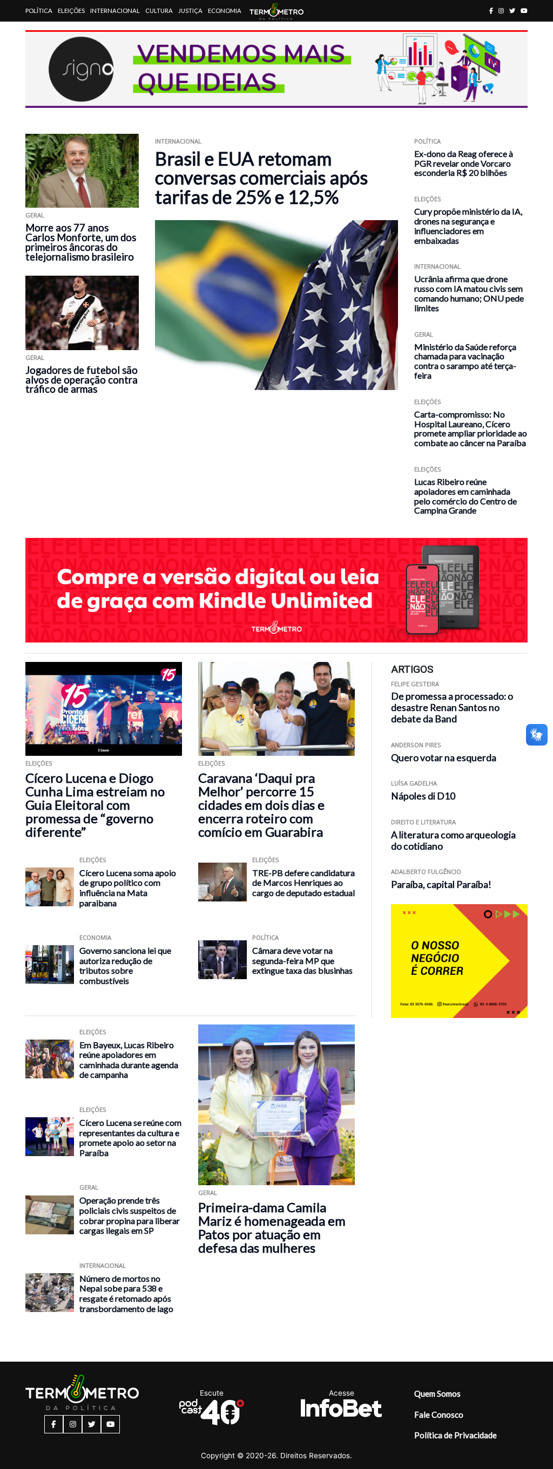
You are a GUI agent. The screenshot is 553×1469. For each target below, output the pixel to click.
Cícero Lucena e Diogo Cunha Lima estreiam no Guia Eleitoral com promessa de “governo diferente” (95, 804)
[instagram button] (501, 10)
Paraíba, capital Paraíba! (441, 884)
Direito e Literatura (423, 822)
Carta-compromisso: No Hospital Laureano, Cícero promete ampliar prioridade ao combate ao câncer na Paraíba (470, 428)
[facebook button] (491, 10)
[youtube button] (524, 10)
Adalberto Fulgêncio (426, 871)
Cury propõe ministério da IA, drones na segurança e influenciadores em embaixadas (468, 225)
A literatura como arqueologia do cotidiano (453, 840)
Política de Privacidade (455, 1435)
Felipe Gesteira (415, 684)
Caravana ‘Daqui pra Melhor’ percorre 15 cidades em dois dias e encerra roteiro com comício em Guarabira (261, 804)
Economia (224, 10)
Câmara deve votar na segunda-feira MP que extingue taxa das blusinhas (302, 960)
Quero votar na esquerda (443, 757)
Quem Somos (437, 1393)
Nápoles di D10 (423, 796)
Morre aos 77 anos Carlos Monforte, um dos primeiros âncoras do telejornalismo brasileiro (80, 242)
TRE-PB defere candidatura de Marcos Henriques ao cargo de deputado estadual (303, 882)
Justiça (190, 10)
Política (38, 10)
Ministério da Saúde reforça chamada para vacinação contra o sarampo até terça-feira (465, 360)
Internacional (115, 10)
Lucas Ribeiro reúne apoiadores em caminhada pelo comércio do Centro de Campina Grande (465, 495)
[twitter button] (512, 10)
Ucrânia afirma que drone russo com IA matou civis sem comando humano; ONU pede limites (469, 293)
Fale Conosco (438, 1414)
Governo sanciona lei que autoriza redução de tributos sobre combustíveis (125, 965)
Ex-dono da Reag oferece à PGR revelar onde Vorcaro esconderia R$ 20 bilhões (463, 163)
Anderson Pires (416, 745)
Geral (34, 215)
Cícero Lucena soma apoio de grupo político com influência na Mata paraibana (127, 887)
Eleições (71, 10)
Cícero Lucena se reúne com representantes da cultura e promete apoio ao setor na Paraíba (130, 1137)
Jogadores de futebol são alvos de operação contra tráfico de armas (81, 379)
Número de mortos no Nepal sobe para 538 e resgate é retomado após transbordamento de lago (126, 1293)
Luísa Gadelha (414, 783)
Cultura (159, 10)
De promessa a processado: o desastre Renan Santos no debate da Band (452, 708)
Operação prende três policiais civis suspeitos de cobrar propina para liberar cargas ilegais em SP (129, 1215)
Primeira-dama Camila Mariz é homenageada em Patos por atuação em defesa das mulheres (272, 1227)
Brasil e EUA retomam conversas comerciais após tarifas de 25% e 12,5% (261, 177)
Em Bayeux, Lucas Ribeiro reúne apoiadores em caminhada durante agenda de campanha (128, 1060)
